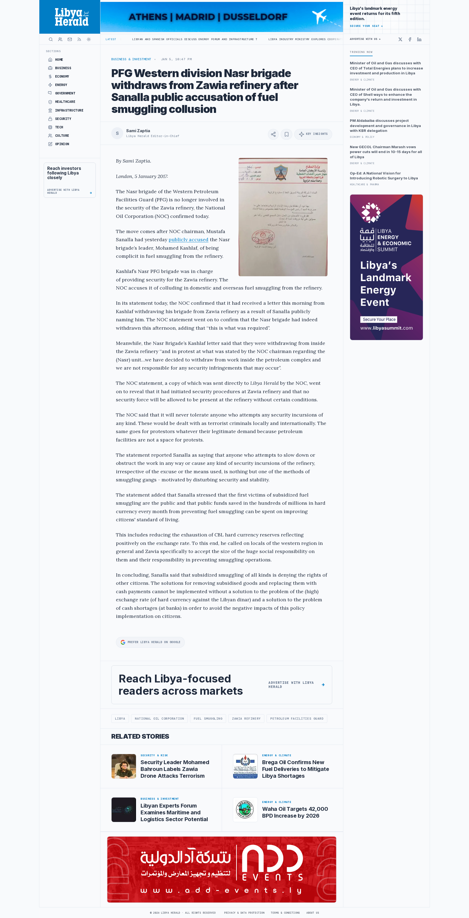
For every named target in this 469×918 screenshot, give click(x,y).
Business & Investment (131, 59)
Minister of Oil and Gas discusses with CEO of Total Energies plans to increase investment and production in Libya (386, 68)
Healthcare (65, 102)
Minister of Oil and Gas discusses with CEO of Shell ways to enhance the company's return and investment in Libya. (385, 96)
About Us (312, 912)
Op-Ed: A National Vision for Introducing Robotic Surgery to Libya (384, 175)
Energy (61, 85)
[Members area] (60, 39)
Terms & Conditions (285, 912)
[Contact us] (70, 39)
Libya (120, 718)
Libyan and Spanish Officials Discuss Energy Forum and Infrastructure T (146, 39)
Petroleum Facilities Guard (297, 718)
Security (63, 119)
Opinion (62, 144)
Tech (59, 127)
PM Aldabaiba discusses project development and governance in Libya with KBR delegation (385, 125)
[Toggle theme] (89, 39)
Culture (62, 136)
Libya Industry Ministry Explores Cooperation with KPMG (268, 39)
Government (65, 93)
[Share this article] (273, 134)
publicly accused (188, 239)
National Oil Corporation (159, 718)
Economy (62, 76)
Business (63, 68)
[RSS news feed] (79, 39)
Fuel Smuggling (208, 718)
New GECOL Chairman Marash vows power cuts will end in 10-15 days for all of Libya (386, 152)
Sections (53, 51)
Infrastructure (69, 110)
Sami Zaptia (138, 130)
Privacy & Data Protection (244, 912)
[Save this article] (286, 134)
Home (59, 60)
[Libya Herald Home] (69, 17)
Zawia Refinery (246, 718)
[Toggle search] (51, 39)
